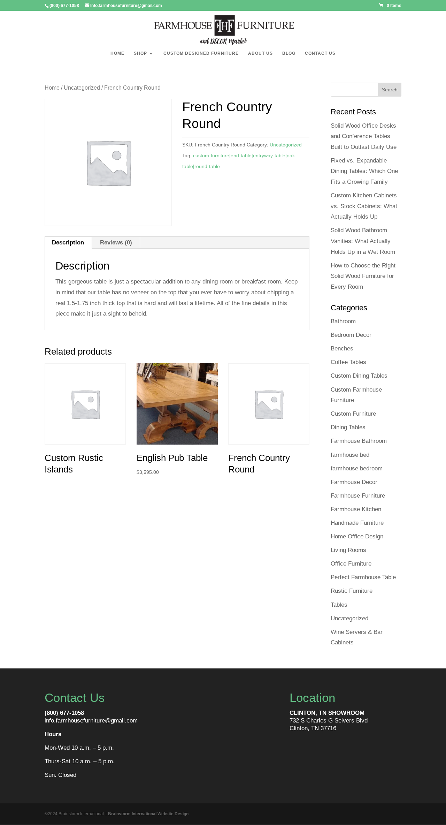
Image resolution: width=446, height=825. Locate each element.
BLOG (288, 53)
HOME (117, 53)
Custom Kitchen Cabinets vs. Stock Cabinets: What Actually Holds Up (364, 206)
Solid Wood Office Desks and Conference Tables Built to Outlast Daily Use (364, 136)
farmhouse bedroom (357, 468)
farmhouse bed (350, 455)
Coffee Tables (348, 362)
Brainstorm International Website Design (148, 813)
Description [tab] (68, 242)
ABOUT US (260, 53)
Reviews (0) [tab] (116, 242)
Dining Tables (348, 427)
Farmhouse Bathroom (359, 441)
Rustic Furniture (351, 591)
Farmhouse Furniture (358, 495)
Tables (339, 604)
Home (52, 88)
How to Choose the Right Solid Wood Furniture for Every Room (363, 276)
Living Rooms (348, 550)
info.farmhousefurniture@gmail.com (91, 720)
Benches (342, 348)
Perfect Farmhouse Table (363, 577)
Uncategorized (82, 88)
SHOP (140, 53)
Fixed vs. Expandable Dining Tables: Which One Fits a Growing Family (364, 171)
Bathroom (343, 321)
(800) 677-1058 (64, 713)
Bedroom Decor (351, 335)
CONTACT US (320, 53)
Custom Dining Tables (359, 375)
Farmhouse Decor (354, 482)
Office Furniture (351, 563)
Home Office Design (357, 536)
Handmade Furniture (357, 523)
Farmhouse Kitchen (356, 509)
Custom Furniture (353, 413)
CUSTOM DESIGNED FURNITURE (201, 53)
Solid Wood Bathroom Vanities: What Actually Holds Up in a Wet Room (363, 241)
